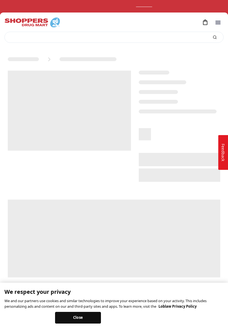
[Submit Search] (215, 37)
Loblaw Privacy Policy (177, 306)
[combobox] (114, 37)
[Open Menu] (218, 22)
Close (78, 317)
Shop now (149, 5)
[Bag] (205, 22)
